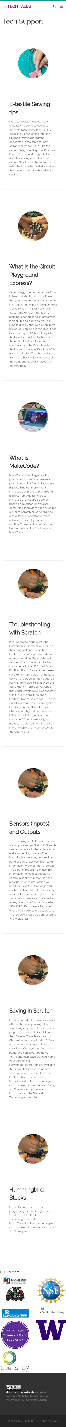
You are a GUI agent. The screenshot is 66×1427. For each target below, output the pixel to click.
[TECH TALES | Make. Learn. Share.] (4, 6)
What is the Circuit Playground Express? (32, 274)
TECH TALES (25, 1421)
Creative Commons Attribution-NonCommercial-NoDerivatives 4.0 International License (27, 1396)
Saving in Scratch (31, 1010)
